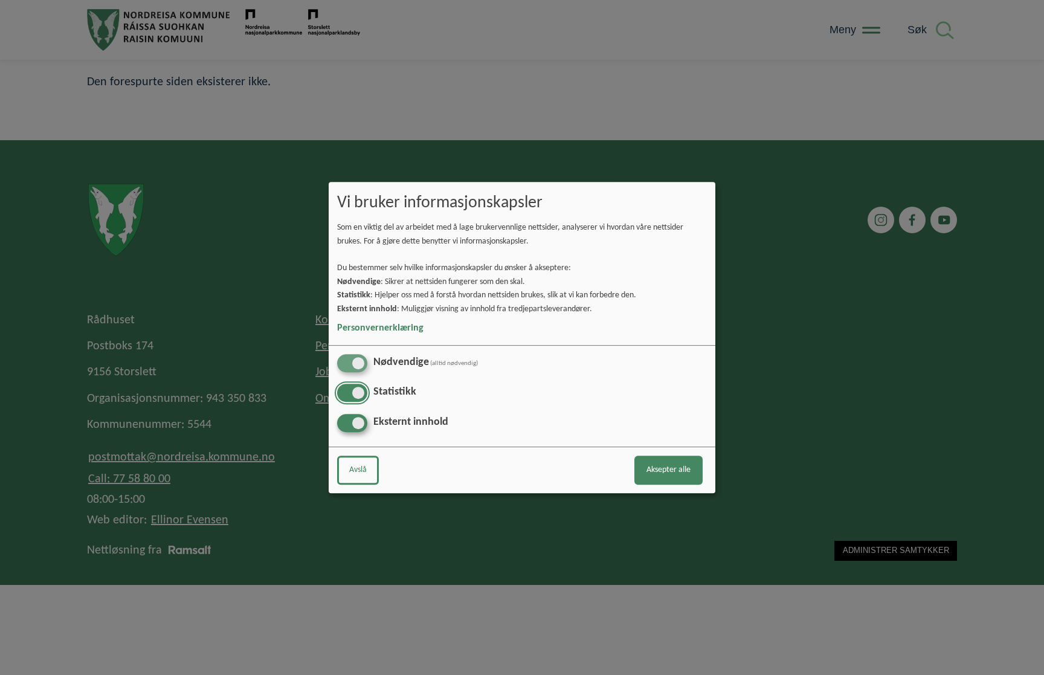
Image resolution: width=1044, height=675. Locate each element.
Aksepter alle (668, 469)
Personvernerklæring (380, 328)
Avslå (358, 469)
